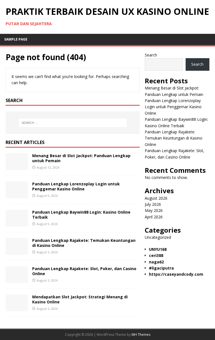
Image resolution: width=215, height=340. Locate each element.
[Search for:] (72, 123)
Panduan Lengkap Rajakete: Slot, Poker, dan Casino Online (84, 271)
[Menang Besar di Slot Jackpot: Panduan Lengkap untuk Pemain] (17, 166)
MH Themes (141, 334)
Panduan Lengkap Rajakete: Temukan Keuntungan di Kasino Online (83, 243)
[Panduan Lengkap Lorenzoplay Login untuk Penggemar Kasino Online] (17, 195)
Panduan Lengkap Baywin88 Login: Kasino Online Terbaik (81, 214)
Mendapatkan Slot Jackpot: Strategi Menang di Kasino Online (80, 299)
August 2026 (156, 198)
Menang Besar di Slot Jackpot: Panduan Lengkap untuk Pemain (81, 158)
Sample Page (15, 39)
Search (151, 55)
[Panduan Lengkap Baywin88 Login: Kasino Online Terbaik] (17, 223)
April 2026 (154, 216)
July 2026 (153, 204)
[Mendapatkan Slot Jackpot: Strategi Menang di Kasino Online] (17, 308)
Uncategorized (158, 237)
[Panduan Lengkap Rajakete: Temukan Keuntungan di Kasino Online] (17, 251)
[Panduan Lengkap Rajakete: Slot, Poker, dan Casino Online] (17, 279)
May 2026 (154, 210)
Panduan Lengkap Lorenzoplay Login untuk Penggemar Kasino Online (76, 186)
